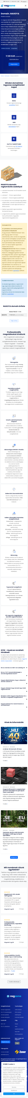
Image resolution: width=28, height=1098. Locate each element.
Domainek (7, 76)
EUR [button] (18, 1)
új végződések (14, 48)
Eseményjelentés (19, 1034)
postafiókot (12, 105)
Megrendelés (14, 64)
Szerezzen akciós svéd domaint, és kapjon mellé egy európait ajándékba (13, 833)
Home (2, 76)
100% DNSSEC (18, 1009)
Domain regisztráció (5, 1009)
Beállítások (14, 1090)
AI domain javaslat (19, 1017)
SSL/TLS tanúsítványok (6, 1012)
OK (14, 1094)
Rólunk (16, 1024)
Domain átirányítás (5, 1017)
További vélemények (14, 981)
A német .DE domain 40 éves (12, 749)
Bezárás (14, 1087)
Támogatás (4, 1048)
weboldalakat (12, 126)
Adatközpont (18, 1014)
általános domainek (5, 48)
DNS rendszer (18, 1012)
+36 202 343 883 (5, 1052)
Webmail (7, 1)
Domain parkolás (5, 1014)
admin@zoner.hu (5, 1054)
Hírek (16, 1026)
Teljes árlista (14, 320)
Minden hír (14, 857)
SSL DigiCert (18, 146)
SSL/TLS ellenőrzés (5, 1026)
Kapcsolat (14, 1)
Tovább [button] (12, 971)
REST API (3, 1024)
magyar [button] (24, 1)
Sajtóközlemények (19, 1029)
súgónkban (16, 270)
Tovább (5, 760)
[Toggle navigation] (25, 6)
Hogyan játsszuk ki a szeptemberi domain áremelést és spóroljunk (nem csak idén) (14, 790)
